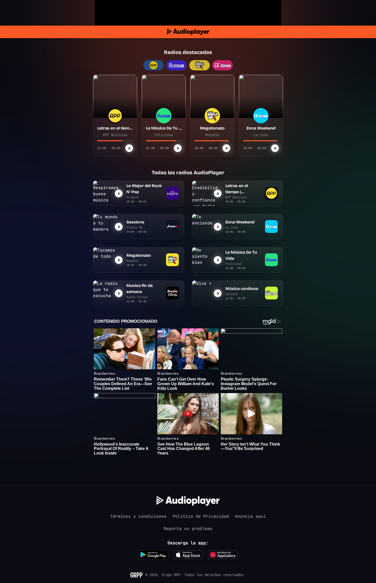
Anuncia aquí (250, 516)
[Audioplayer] (188, 32)
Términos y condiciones (138, 516)
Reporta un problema (188, 528)
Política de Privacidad (201, 516)
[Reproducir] (129, 148)
